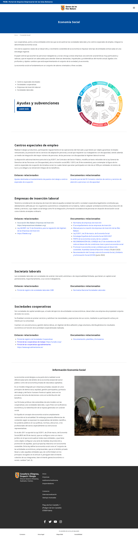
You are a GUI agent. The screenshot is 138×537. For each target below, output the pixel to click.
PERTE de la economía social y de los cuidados (90, 239)
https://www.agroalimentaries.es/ (30, 347)
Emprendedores (48, 483)
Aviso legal (41, 534)
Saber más (24, 109)
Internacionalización (49, 494)
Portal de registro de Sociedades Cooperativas (35, 339)
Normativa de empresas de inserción (87, 223)
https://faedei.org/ (24, 233)
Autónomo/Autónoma (50, 480)
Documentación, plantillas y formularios (88, 339)
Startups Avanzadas (49, 498)
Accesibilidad (78, 534)
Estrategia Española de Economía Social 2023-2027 (92, 236)
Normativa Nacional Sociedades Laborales (89, 290)
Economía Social (25, 35)
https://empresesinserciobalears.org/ (31, 225)
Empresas (45, 477)
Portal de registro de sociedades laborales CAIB (35, 290)
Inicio (16, 35)
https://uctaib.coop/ (53, 342)
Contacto (22, 534)
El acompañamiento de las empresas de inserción (92, 225)
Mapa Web (59, 534)
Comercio (45, 491)
